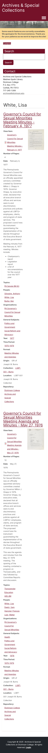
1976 (12, 656)
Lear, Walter (9, 615)
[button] (36, 139)
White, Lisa (9, 297)
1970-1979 (9, 346)
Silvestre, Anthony (12, 293)
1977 (12, 338)
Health (7, 637)
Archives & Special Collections (20, 8)
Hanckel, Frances (11, 611)
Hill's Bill (7, 596)
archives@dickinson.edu (13, 93)
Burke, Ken (9, 301)
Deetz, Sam (9, 607)
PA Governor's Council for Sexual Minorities (12, 312)
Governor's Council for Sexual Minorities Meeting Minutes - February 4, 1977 (15, 142)
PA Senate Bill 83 (11, 286)
